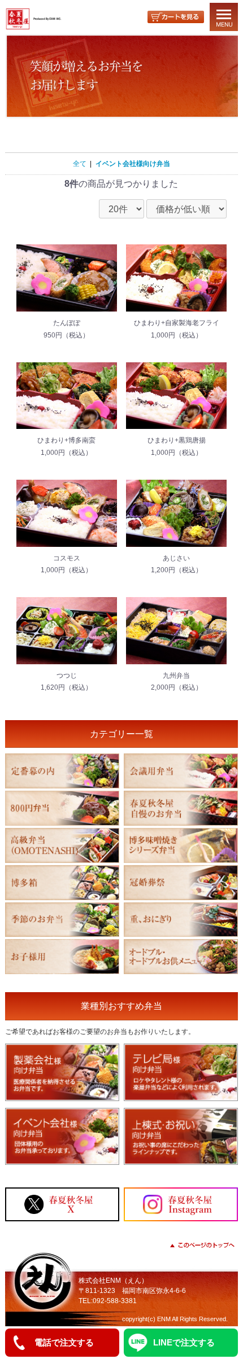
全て (79, 164)
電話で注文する (64, 1342)
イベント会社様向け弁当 (133, 164)
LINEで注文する (184, 1342)
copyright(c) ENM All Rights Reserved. (175, 1319)
